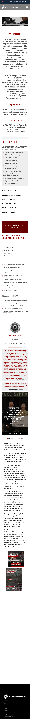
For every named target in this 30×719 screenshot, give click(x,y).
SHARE (10, 439)
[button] (7, 3)
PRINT (22, 439)
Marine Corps (15, 696)
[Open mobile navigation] (27, 7)
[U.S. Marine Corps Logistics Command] (10, 7)
